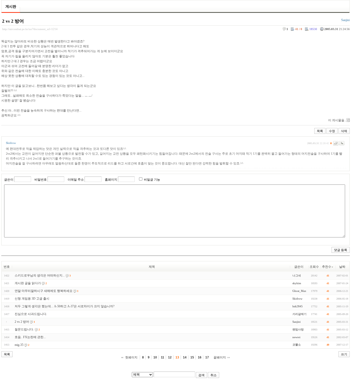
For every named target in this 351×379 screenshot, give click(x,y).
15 (192, 357)
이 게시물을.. (337, 120)
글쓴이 (8, 179)
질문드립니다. (24, 329)
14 (185, 357)
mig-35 (19, 345)
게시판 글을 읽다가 (28, 283)
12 (170, 357)
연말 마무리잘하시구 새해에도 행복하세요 (43, 291)
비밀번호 (40, 179)
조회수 (314, 267)
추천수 (326, 267)
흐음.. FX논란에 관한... (30, 337)
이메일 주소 (76, 179)
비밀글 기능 (152, 179)
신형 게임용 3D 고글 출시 (32, 298)
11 (162, 357)
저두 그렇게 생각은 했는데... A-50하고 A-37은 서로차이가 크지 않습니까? (64, 306)
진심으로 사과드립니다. (31, 314)
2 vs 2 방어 (13, 21)
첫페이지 (131, 357)
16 (199, 357)
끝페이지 (220, 357)
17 (207, 357)
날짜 (342, 267)
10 (155, 357)
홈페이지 (111, 179)
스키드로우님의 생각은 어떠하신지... (40, 275)
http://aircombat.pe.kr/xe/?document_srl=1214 (30, 29)
